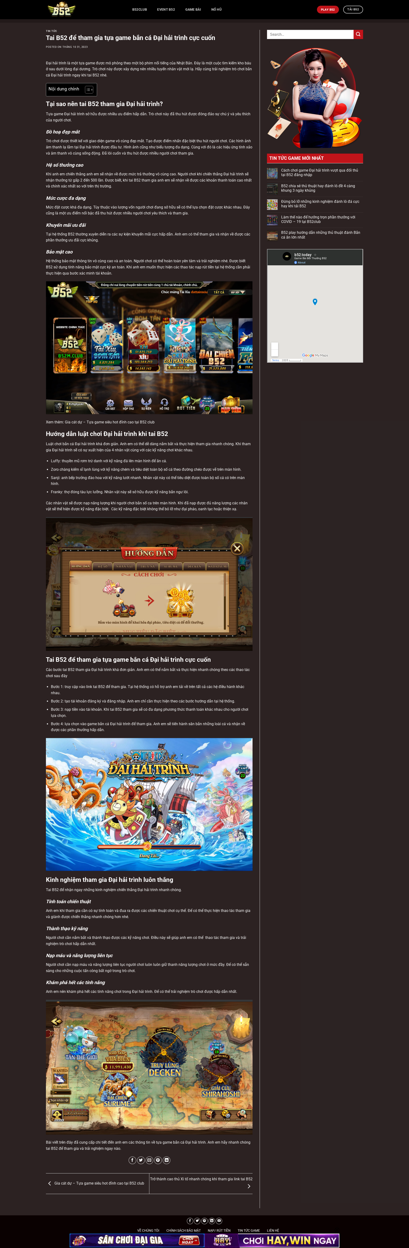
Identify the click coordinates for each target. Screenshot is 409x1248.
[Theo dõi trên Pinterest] (204, 1221)
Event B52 (166, 10)
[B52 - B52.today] (84, 9)
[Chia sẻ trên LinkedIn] (166, 1160)
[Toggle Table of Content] (86, 90)
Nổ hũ (216, 10)
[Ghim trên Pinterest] (158, 1160)
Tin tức (51, 31)
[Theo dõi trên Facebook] (190, 1221)
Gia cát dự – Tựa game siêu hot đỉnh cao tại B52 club (98, 1183)
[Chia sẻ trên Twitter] (141, 1160)
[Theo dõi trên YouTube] (219, 1221)
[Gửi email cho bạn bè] (149, 1160)
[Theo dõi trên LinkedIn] (212, 1221)
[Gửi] (358, 34)
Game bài (193, 10)
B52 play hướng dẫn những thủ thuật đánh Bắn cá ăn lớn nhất (320, 234)
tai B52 (92, 75)
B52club (139, 10)
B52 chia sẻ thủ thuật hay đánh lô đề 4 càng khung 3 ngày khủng (318, 188)
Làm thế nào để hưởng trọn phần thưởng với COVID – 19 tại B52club (318, 219)
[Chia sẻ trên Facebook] (132, 1160)
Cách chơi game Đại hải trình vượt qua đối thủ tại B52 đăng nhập (319, 172)
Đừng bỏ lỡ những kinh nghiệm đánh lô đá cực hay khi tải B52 (320, 203)
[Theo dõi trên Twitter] (197, 1221)
